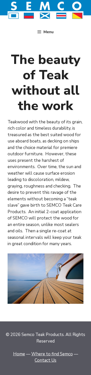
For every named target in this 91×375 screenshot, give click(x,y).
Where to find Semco (52, 354)
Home (19, 354)
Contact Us (45, 360)
